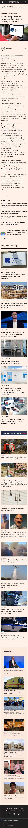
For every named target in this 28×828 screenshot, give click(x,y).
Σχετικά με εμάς (14, 810)
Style (5, 795)
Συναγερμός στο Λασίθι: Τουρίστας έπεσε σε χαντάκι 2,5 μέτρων (14, 692)
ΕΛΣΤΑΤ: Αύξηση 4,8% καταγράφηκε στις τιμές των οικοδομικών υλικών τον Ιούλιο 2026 (14, 305)
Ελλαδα (5, 669)
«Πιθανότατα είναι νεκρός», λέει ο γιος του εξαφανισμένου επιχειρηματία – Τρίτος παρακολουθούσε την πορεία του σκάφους (13, 535)
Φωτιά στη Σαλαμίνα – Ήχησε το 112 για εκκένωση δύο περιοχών (14, 561)
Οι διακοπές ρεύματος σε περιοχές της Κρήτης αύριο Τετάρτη (13, 509)
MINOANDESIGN (9, 825)
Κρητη (5, 690)
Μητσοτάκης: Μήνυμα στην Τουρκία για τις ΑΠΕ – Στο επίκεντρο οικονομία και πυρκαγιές (13, 672)
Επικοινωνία (21, 810)
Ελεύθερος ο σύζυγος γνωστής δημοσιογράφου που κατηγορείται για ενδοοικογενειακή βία (13, 637)
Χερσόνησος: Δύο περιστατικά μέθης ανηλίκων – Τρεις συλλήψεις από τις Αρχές (13, 734)
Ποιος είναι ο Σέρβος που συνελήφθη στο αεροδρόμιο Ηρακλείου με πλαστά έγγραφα (14, 777)
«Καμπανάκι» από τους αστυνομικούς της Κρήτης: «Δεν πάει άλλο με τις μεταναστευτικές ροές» (13, 611)
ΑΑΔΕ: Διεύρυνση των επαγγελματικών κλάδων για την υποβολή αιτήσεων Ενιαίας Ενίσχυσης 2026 (13, 275)
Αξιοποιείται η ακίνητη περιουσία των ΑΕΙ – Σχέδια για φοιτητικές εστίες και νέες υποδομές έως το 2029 (14, 755)
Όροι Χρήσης (6, 810)
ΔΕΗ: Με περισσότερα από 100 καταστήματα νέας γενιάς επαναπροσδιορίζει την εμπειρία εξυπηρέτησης (12, 391)
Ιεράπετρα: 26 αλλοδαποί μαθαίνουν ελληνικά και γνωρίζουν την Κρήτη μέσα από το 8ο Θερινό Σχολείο (14, 713)
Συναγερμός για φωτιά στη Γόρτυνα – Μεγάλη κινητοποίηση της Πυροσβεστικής (13, 585)
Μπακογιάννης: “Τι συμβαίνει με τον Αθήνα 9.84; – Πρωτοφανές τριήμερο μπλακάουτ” (12, 334)
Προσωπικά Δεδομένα (18, 808)
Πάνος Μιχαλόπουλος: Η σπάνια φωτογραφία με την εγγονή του (14, 797)
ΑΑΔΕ (4, 63)
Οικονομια (4, 13)
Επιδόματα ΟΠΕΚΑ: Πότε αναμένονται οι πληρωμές (10, 362)
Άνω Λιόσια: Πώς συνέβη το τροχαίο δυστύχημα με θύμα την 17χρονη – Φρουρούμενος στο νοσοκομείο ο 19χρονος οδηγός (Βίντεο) (14, 484)
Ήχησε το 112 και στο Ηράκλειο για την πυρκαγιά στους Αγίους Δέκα (13, 458)
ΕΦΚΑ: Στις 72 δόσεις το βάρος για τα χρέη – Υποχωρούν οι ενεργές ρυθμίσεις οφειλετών (13, 421)
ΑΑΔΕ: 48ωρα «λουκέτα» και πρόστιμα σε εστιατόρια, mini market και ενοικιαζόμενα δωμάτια (14, 206)
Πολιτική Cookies (8, 808)
